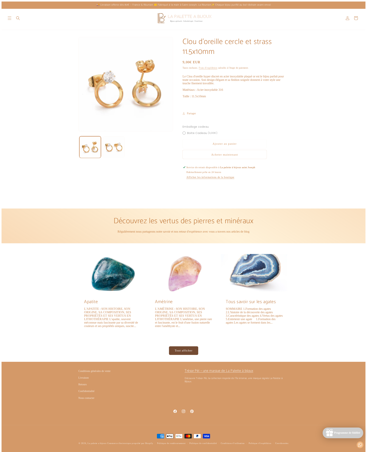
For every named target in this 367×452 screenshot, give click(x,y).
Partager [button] (191, 113)
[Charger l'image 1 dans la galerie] (90, 147)
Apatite (91, 302)
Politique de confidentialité (203, 443)
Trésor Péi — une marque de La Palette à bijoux (219, 371)
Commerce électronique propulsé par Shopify (130, 443)
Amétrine (164, 302)
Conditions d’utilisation (233, 443)
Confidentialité (86, 391)
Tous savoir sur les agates (251, 302)
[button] (9, 18)
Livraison (83, 377)
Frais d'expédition (208, 68)
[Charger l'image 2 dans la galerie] (113, 147)
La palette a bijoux (97, 443)
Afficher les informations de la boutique (210, 177)
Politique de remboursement (171, 443)
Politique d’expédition (260, 443)
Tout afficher (183, 350)
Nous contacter (86, 398)
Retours (82, 384)
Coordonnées (281, 443)
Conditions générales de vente (94, 371)
